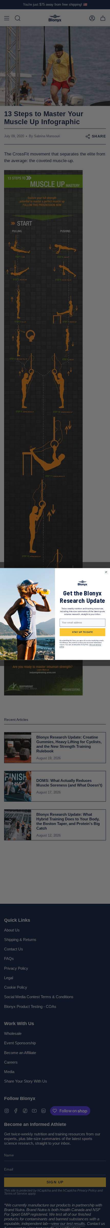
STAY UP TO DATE (82, 632)
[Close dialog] (106, 572)
